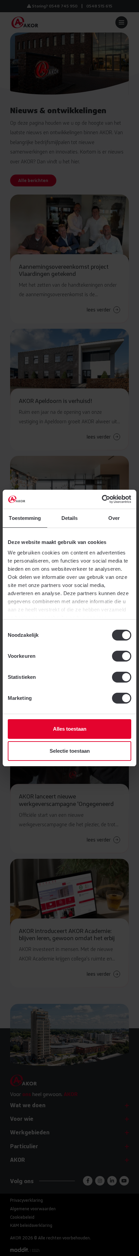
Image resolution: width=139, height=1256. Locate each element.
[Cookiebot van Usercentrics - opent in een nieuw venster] (101, 499)
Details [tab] (69, 518)
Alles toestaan (69, 729)
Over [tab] (114, 518)
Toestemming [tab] (25, 518)
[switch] (121, 656)
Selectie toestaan (70, 751)
